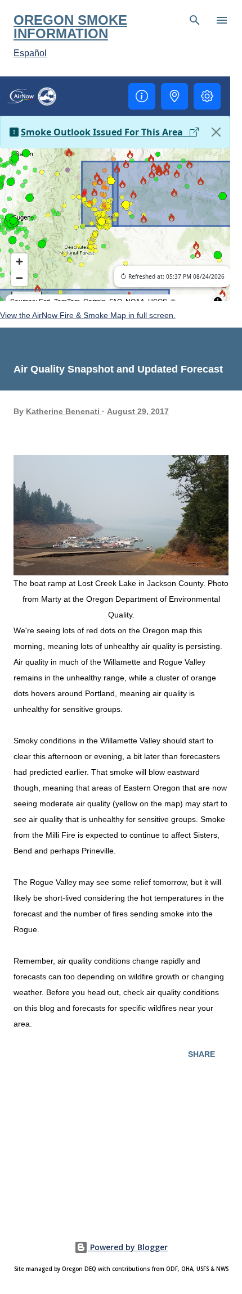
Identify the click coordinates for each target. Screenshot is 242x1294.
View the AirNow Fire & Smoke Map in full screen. (88, 315)
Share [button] (201, 1054)
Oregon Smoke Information (70, 26)
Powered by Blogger (128, 1247)
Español (30, 53)
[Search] (194, 20)
